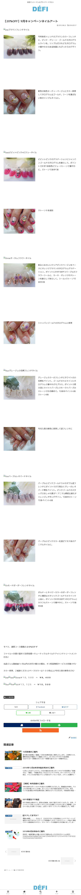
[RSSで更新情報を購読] (40, 730)
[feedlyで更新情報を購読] (59, 725)
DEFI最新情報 (10, 697)
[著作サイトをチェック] (22, 725)
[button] (53, 712)
